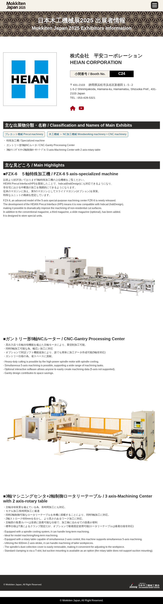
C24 (121, 73)
